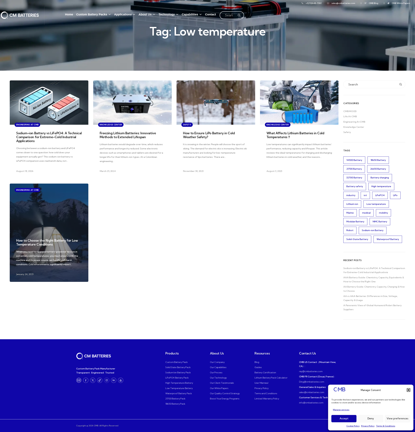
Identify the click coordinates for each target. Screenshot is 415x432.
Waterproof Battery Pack (178, 393)
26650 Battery (378, 168)
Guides (258, 367)
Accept (344, 418)
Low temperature (376, 204)
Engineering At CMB (354, 121)
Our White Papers (219, 388)
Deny (371, 418)
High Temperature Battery (179, 382)
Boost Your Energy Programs (224, 398)
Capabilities (190, 14)
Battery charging (380, 177)
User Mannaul (261, 382)
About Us (145, 14)
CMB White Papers (401, 3)
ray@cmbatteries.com (311, 371)
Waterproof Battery (388, 239)
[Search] (239, 13)
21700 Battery (354, 168)
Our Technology (218, 377)
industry (350, 195)
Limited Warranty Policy (267, 398)
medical (366, 212)
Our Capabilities (218, 367)
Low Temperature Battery (179, 388)
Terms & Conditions (385, 426)
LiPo (395, 195)
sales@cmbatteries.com (343, 3)
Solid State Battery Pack (177, 367)
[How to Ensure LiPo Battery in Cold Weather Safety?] (216, 129)
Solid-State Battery (357, 239)
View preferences (397, 418)
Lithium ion (352, 204)
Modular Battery (355, 221)
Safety (347, 132)
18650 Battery (378, 160)
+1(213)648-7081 (314, 3)
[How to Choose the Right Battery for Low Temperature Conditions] (49, 233)
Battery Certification (265, 372)
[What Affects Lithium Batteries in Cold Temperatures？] (299, 129)
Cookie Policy (353, 426)
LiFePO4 (380, 195)
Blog (257, 362)
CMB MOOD (350, 111)
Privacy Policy (367, 426)
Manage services (341, 409)
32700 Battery (354, 177)
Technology (167, 14)
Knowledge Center (353, 127)
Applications (123, 14)
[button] (408, 390)
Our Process (216, 372)
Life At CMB (350, 116)
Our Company (217, 362)
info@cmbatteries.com (311, 402)
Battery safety (354, 186)
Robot (349, 230)
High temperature (381, 186)
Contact (210, 14)
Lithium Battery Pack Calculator (271, 377)
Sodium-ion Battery (372, 230)
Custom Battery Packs (91, 14)
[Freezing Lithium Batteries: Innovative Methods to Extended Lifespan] (132, 129)
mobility (383, 212)
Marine (350, 212)
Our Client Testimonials (222, 382)
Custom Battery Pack (176, 362)
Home (69, 14)
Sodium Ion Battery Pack (178, 372)
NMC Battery (380, 221)
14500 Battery (354, 160)
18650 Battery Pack (175, 403)
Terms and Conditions (266, 393)
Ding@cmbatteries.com (311, 381)
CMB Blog (373, 3)
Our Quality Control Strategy (225, 393)
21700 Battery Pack (175, 398)
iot (365, 195)
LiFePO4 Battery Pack (177, 377)
